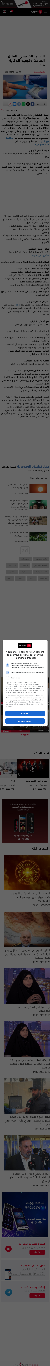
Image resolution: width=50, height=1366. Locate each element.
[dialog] (25, 683)
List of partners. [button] (30, 692)
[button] (25, 678)
